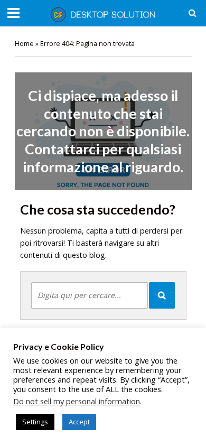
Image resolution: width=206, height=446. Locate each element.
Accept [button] (79, 421)
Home (24, 43)
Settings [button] (35, 421)
